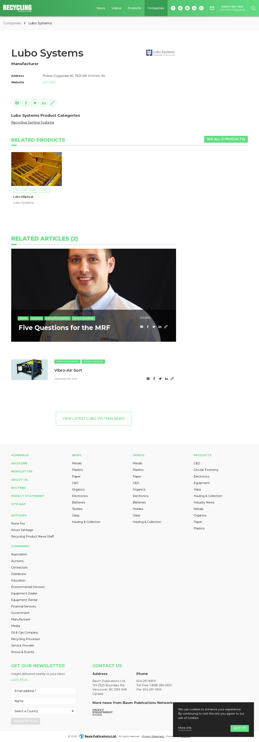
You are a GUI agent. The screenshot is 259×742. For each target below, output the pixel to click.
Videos (116, 8)
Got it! (239, 728)
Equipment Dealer (24, 593)
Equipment (202, 483)
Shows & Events (22, 652)
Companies (156, 8)
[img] (29, 369)
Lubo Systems (23, 203)
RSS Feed (18, 487)
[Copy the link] (52, 103)
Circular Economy (57, 318)
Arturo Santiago (22, 530)
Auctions (17, 561)
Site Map (18, 504)
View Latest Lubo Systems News (94, 419)
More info (185, 728)
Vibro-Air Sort (68, 370)
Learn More (19, 679)
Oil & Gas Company (24, 632)
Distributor (18, 574)
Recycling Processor (25, 639)
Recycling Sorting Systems (32, 122)
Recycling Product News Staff (32, 536)
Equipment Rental (24, 600)
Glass (75, 515)
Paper (23, 318)
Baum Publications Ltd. (101, 736)
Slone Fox (18, 523)
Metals (77, 463)
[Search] (253, 8)
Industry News (204, 502)
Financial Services (23, 606)
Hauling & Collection (86, 522)
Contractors (19, 567)
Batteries (78, 502)
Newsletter (21, 471)
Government (20, 613)
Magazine (19, 463)
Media (15, 625)
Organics (78, 489)
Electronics (80, 496)
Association (19, 554)
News (101, 8)
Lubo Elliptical (23, 197)
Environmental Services (28, 587)
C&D (75, 483)
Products (134, 8)
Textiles (77, 509)
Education (18, 580)
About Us (19, 479)
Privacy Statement (28, 496)
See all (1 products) (226, 139)
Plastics (36, 318)
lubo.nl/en (49, 82)
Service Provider (22, 645)
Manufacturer (20, 619)
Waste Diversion (83, 318)
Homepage (20, 455)
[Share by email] (17, 103)
